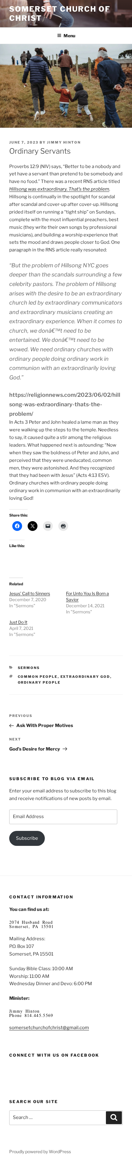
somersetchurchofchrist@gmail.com (49, 1027)
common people (38, 676)
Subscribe (27, 838)
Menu (69, 35)
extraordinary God (85, 676)
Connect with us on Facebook (54, 1055)
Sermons (29, 668)
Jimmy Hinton (64, 142)
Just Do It (18, 622)
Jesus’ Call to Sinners (29, 593)
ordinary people (39, 682)
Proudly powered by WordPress (40, 1151)
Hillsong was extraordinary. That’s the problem (59, 189)
